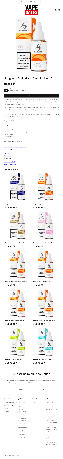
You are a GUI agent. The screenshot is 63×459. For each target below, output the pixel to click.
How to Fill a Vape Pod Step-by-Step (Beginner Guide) (51, 429)
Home (33, 402)
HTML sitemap (21, 437)
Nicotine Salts (7, 156)
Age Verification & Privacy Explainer (22, 410)
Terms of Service (22, 430)
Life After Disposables (51, 409)
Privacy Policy (21, 402)
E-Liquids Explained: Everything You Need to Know (51, 422)
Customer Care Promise (24, 415)
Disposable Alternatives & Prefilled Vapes (15, 147)
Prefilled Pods (8, 149)
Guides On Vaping (50, 406)
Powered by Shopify (15, 455)
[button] (52, 10)
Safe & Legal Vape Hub (23, 423)
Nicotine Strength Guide (10, 164)
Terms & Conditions (23, 427)
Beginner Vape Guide (9, 162)
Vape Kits (6, 153)
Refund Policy (21, 434)
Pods (5, 151)
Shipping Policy (21, 406)
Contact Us (34, 406)
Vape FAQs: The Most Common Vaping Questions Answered (51, 414)
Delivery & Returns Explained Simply (22, 419)
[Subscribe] (43, 389)
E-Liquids (6, 145)
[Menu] (3, 10)
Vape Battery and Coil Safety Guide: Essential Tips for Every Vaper (51, 436)
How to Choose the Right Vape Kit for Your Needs (52, 443)
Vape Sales (9, 455)
